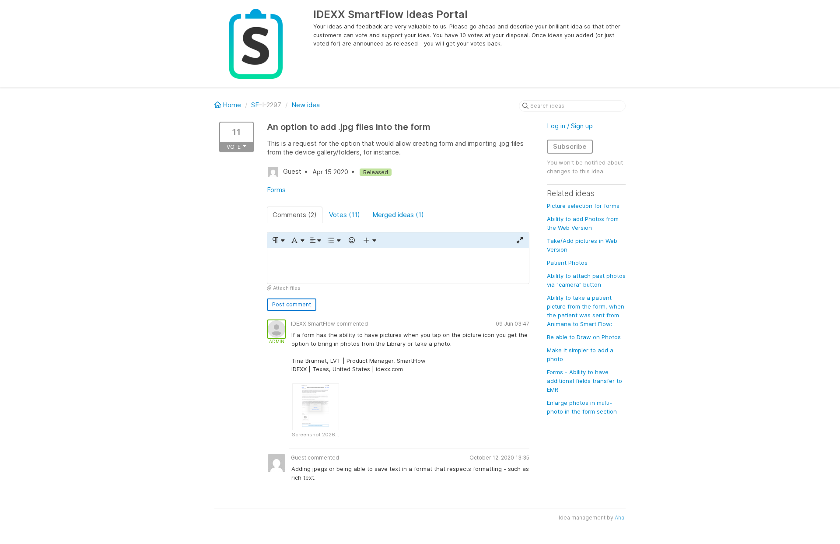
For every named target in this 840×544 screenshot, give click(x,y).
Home (232, 105)
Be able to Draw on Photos (584, 336)
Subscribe (570, 146)
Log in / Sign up (570, 126)
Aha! (620, 517)
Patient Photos (567, 262)
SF (255, 105)
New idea (305, 105)
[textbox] (398, 266)
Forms (276, 190)
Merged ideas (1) (398, 215)
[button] (278, 240)
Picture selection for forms (583, 205)
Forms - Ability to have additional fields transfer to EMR (584, 381)
